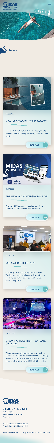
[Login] (49, 13)
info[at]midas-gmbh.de (19, 426)
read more (35, 145)
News (5, 432)
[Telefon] (43, 12)
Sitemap (46, 432)
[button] (49, 4)
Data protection (27, 432)
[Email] (36, 11)
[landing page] (10, 5)
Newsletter (13, 432)
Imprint (38, 432)
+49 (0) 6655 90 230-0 (18, 423)
